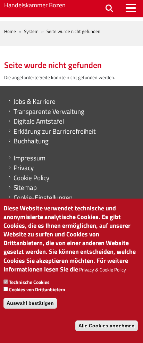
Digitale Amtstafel (39, 121)
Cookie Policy (31, 178)
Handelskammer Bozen (35, 5)
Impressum (29, 158)
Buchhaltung (31, 141)
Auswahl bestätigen (30, 303)
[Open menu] (131, 8)
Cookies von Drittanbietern (37, 289)
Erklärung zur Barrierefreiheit (55, 131)
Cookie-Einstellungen (43, 197)
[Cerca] (109, 8)
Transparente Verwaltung (49, 111)
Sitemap (25, 187)
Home (10, 31)
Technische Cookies (29, 282)
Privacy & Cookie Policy (102, 269)
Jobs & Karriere (35, 101)
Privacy (24, 168)
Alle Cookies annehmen (106, 325)
